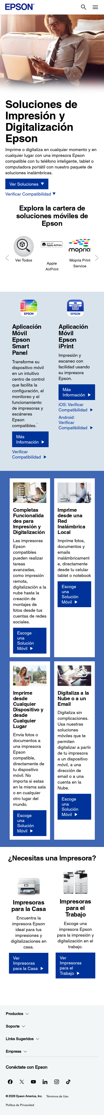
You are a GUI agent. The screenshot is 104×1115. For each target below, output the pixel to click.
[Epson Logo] (20, 6)
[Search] (84, 7)
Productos (14, 1013)
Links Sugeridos (20, 1038)
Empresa (13, 1051)
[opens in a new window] (68, 1081)
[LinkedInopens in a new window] (45, 1081)
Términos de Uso (57, 1096)
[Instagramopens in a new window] (56, 1081)
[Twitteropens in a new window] (21, 1081)
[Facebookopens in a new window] (10, 1081)
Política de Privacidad (20, 1105)
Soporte (13, 1026)
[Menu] (95, 7)
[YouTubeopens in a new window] (33, 1081)
